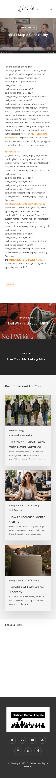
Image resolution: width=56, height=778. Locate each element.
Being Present (16, 505)
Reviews (10, 284)
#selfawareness (12, 151)
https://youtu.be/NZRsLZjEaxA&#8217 (27, 259)
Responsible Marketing (20, 435)
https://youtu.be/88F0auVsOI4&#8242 (26, 204)
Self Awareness (16, 510)
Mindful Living (28, 27)
